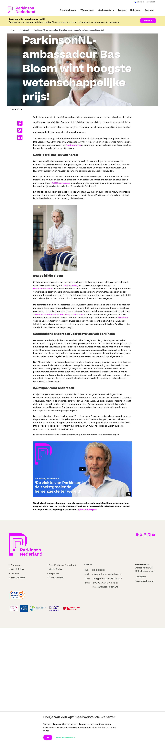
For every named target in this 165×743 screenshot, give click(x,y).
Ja (48, 737)
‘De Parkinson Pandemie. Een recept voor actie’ (58, 314)
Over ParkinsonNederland (62, 565)
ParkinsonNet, (70, 285)
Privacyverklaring (144, 581)
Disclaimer (140, 576)
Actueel (15, 573)
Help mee (54, 573)
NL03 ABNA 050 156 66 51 (105, 582)
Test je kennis (18, 577)
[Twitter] (21, 130)
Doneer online (56, 577)
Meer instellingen (64, 737)
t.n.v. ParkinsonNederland (105, 586)
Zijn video (123, 317)
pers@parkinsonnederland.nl (107, 578)
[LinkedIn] (21, 137)
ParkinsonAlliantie (42, 288)
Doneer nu (148, 20)
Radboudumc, (73, 145)
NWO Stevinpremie (60, 183)
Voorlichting (17, 569)
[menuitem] (138, 2)
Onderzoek (16, 565)
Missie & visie (56, 569)
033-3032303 (98, 570)
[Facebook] (21, 123)
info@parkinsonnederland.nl (106, 574)
